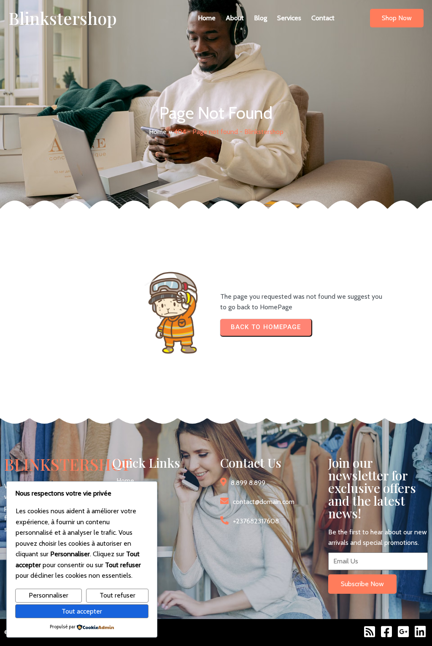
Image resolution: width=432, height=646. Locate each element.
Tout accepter (82, 611)
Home (158, 132)
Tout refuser (117, 595)
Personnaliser (48, 595)
